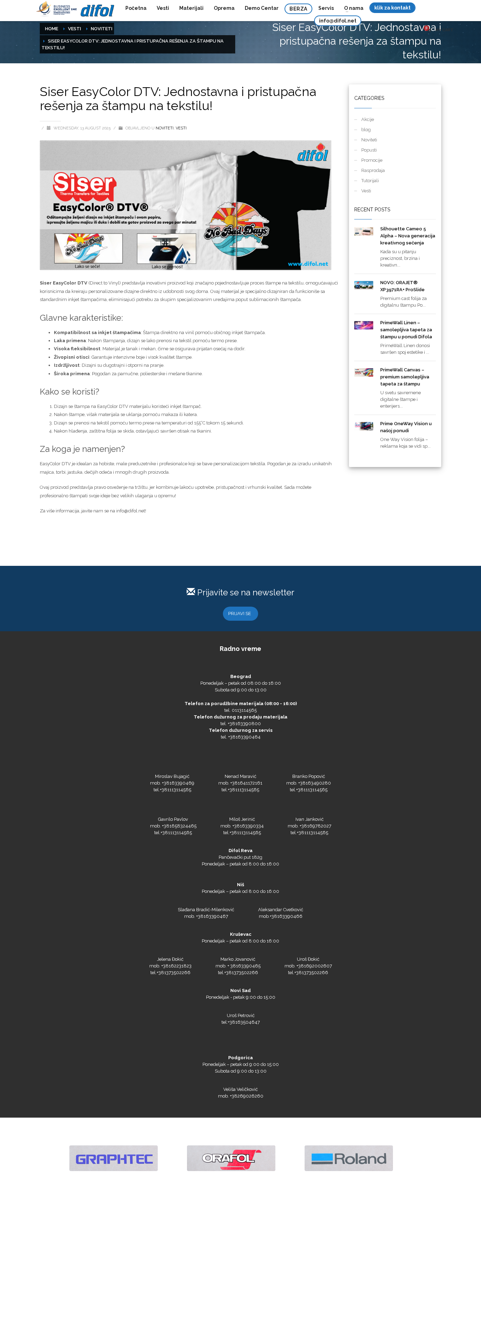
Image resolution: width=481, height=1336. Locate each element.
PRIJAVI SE (239, 613)
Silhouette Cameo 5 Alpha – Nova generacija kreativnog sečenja (407, 235)
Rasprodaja (373, 170)
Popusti (369, 150)
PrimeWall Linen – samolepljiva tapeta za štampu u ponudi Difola (406, 329)
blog (366, 129)
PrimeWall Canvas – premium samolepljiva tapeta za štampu (404, 376)
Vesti (74, 28)
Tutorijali (370, 180)
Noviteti (101, 28)
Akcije (367, 119)
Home (51, 28)
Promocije (371, 160)
